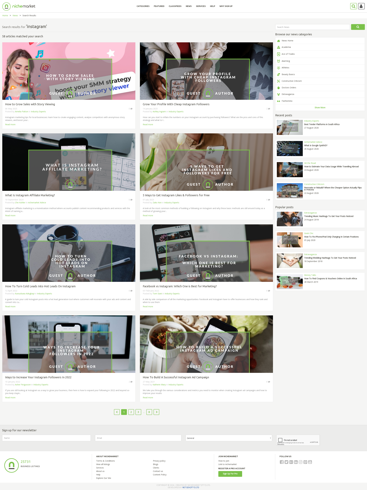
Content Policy (159, 474)
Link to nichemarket (227, 464)
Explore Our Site (103, 478)
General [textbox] (190, 438)
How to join (223, 460)
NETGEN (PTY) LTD (190, 487)
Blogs (155, 464)
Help (98, 474)
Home (5, 15)
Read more (10, 124)
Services (100, 467)
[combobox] (229, 438)
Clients (156, 467)
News (15, 15)
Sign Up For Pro (230, 473)
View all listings (103, 464)
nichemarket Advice (37, 202)
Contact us (158, 471)
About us (100, 471)
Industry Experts (38, 111)
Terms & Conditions (105, 460)
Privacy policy (159, 460)
